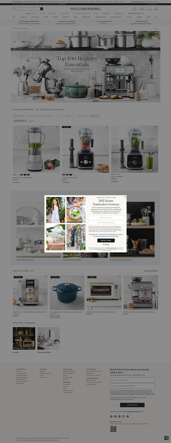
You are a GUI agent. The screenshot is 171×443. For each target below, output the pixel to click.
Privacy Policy (114, 236)
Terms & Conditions (101, 236)
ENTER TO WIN (106, 240)
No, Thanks (106, 244)
